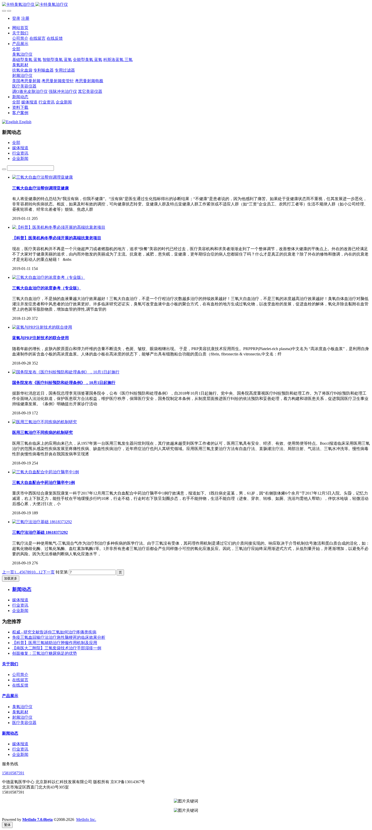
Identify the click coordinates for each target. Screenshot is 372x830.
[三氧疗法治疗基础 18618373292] (42, 522)
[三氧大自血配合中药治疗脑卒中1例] (45, 472)
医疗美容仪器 (24, 722)
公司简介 (20, 674)
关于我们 (10, 664)
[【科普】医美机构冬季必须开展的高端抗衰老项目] (58, 227)
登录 (16, 18)
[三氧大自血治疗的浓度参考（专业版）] (48, 277)
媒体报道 (20, 148)
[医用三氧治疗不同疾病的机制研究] (44, 422)
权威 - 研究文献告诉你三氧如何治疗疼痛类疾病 (54, 632)
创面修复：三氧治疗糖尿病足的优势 (44, 653)
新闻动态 (10, 733)
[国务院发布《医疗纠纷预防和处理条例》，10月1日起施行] (65, 372)
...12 (39, 572)
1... (16, 572)
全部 (16, 49)
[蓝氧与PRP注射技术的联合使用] (42, 327)
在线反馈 (20, 685)
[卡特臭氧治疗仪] (186, 4)
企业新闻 (20, 158)
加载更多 (10, 578)
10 (33, 572)
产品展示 (10, 696)
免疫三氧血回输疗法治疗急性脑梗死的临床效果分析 (58, 637)
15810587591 (13, 773)
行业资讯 (20, 153)
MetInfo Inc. (86, 819)
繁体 (7, 825)
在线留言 (20, 680)
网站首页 (20, 28)
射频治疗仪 (22, 717)
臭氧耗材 (20, 712)
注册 (25, 18)
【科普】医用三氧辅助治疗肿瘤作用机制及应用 (54, 643)
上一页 (8, 572)
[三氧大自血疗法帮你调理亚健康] (42, 177)
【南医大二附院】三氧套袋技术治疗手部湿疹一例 (56, 648)
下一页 (49, 572)
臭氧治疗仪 (22, 707)
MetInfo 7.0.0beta (37, 819)
